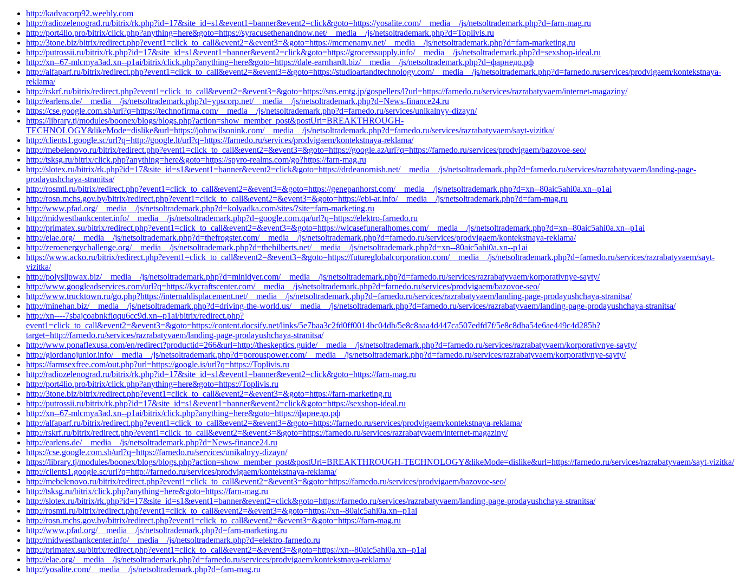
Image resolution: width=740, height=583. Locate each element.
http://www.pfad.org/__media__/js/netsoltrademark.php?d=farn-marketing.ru (156, 530)
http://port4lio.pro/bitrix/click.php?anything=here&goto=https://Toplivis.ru (152, 383)
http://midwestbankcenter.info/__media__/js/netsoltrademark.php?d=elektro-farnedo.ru (173, 540)
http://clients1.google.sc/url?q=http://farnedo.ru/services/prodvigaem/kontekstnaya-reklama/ (181, 471)
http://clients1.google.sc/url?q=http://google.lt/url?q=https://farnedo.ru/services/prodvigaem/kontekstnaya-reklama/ (219, 140)
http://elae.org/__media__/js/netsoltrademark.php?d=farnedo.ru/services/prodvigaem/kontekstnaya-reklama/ (208, 559)
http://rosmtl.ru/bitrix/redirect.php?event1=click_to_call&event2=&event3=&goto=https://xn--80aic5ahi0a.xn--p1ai (221, 510)
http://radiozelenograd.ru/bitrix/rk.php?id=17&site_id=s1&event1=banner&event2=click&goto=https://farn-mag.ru (221, 374)
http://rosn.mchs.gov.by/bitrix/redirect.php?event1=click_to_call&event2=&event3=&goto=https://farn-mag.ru (213, 520)
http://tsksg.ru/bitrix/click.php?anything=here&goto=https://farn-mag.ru (147, 491)
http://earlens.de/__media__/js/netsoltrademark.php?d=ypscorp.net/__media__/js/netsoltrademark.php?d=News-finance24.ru (237, 101)
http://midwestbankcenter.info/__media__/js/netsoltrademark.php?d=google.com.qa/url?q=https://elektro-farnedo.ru (222, 218)
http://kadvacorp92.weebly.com (79, 13)
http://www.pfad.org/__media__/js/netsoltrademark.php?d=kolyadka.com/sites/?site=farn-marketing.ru (200, 208)
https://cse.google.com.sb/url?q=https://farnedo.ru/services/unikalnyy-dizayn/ (156, 452)
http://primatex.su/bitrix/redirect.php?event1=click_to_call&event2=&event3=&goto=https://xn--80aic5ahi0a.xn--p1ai (226, 549)
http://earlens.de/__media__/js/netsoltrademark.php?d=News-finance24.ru (151, 442)
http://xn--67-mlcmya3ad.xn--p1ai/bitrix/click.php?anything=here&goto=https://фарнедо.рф (183, 413)
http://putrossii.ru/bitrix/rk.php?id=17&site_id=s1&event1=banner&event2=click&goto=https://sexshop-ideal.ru (216, 403)
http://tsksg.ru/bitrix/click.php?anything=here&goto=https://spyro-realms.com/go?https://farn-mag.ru (196, 159)
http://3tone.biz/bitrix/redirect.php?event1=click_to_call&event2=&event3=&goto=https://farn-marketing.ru (209, 393)
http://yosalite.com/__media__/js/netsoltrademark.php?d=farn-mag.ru (143, 569)
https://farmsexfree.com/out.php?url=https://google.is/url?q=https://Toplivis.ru (157, 364)
